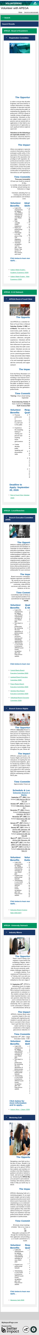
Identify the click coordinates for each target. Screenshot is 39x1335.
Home (20, 12)
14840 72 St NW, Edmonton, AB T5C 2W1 (24, 844)
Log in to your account (31, 12)
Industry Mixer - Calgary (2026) (20, 1109)
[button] (26, 1329)
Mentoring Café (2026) (17, 1300)
